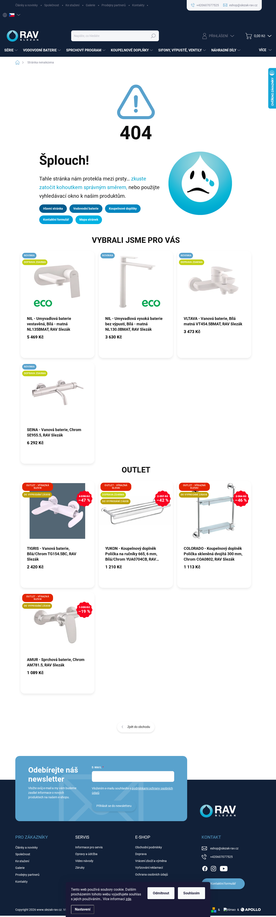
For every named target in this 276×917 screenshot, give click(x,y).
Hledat (153, 36)
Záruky (80, 867)
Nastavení (82, 909)
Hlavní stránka (53, 208)
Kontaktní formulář (56, 219)
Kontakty (138, 5)
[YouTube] (224, 868)
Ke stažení (72, 5)
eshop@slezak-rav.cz (224, 848)
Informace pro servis (89, 847)
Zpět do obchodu (138, 727)
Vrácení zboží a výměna (151, 861)
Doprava (141, 854)
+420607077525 (221, 857)
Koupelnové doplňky (123, 208)
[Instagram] (213, 868)
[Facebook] (205, 868)
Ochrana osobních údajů (151, 874)
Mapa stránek (88, 219)
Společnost (51, 5)
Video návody (84, 861)
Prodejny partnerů (114, 5)
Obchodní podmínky (148, 847)
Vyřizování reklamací (149, 867)
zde (128, 899)
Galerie (90, 5)
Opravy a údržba (86, 854)
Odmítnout (161, 893)
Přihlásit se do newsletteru (114, 806)
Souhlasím (191, 893)
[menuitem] (11, 50)
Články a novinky (26, 5)
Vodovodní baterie (86, 208)
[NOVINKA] (135, 283)
